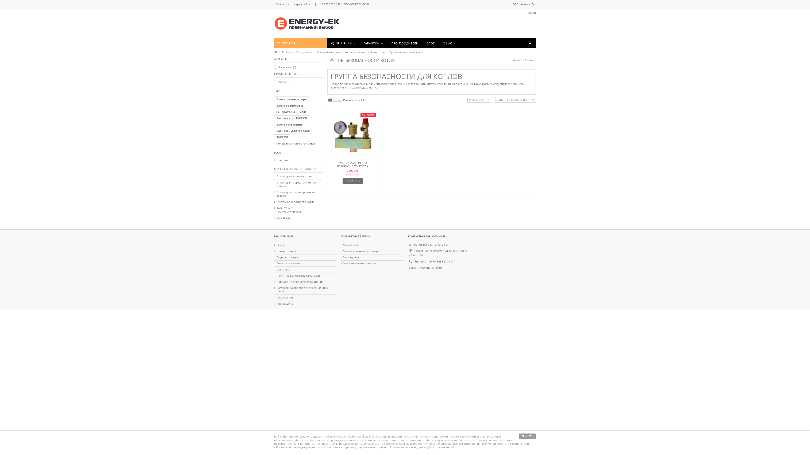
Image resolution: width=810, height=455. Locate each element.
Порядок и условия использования (300, 282)
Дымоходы (284, 217)
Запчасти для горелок (293, 131)
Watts (283, 82)
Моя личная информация (360, 263)
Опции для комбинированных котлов (297, 194)
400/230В (301, 118)
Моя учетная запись (355, 236)
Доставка (283, 269)
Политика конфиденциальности (298, 275)
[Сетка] (330, 100)
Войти (531, 13)
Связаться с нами (288, 263)
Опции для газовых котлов (295, 176)
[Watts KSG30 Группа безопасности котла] (353, 135)
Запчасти (283, 118)
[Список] (335, 100)
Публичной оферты (494, 444)
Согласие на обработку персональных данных (302, 289)
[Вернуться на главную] (275, 52)
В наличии (287, 67)
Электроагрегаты (289, 105)
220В (303, 112)
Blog (277, 152)
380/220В (282, 137)
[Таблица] (340, 100)
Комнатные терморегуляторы (289, 209)
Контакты (283, 4)
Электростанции (289, 124)
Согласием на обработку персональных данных (356, 447)
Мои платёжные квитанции (361, 251)
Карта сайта (302, 4)
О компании (285, 297)
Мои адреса (351, 257)
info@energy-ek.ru (430, 267)
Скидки (281, 245)
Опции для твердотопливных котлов (296, 184)
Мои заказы (351, 245)
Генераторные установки (295, 143)
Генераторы (285, 112)
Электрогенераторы (291, 99)
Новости (282, 160)
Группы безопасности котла (296, 202)
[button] (373, 43)
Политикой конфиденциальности (298, 447)
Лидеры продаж (287, 257)
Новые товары (287, 251)
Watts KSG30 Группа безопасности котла (352, 164)
